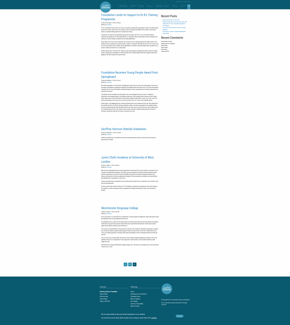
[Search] (189, 7)
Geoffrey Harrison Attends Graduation (123, 129)
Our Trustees (175, 6)
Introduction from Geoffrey (123, 6)
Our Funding (150, 6)
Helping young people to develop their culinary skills (175, 22)
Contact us (184, 6)
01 (130, 264)
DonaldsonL (109, 24)
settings (154, 318)
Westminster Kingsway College (119, 208)
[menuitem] (124, 6)
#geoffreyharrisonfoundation (183, 1)
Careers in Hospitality (159, 6)
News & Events (167, 6)
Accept (179, 316)
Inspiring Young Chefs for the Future (171, 20)
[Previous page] (125, 264)
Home (132, 291)
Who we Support (141, 6)
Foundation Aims (134, 6)
